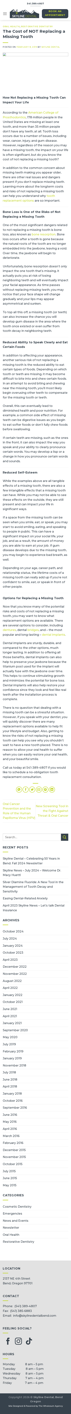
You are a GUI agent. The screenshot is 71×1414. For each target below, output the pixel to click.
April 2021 (10, 1016)
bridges (33, 630)
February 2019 (13, 1051)
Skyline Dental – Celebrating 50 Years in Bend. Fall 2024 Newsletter (31, 861)
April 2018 (10, 1086)
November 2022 (15, 974)
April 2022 (10, 988)
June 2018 (10, 1079)
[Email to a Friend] (39, 790)
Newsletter (11, 1227)
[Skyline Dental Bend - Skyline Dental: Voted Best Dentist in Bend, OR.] (24, 13)
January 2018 (12, 1093)
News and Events (15, 1220)
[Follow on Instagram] (18, 1342)
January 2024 (13, 945)
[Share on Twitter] (32, 790)
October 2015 (12, 1164)
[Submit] (64, 837)
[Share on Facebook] (26, 790)
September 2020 (15, 1030)
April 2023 (10, 959)
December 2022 (15, 966)
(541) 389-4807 (25, 1306)
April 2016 (10, 1129)
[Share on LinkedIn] (52, 790)
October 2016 (13, 1100)
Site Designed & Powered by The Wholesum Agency (35, 1406)
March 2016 (11, 1136)
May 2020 (10, 1037)
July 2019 (9, 1044)
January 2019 (12, 1058)
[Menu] (5, 13)
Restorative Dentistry (37, 26)
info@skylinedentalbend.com (34, 1315)
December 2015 (14, 1150)
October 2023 (13, 952)
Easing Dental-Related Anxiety (25, 898)
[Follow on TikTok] (28, 1342)
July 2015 (9, 1171)
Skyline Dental (50, 47)
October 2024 (13, 931)
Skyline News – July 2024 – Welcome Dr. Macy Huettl (32, 873)
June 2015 (10, 1178)
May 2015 (9, 1185)
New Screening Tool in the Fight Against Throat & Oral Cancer (52, 810)
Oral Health (11, 26)
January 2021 (12, 1023)
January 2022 (12, 995)
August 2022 (12, 981)
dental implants (53, 634)
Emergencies (12, 1213)
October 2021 (13, 1002)
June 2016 (10, 1115)
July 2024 (10, 938)
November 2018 (14, 1065)
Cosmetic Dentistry (17, 1206)
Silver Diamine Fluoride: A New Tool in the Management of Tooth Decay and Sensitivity (33, 886)
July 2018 (9, 1072)
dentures (9, 630)
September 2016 (15, 1107)
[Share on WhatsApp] (19, 790)
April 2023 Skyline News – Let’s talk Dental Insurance (33, 908)
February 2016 (13, 1143)
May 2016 (10, 1121)
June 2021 (10, 1009)
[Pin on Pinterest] (45, 790)
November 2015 (14, 1157)
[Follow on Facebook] (8, 1342)
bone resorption (44, 234)
